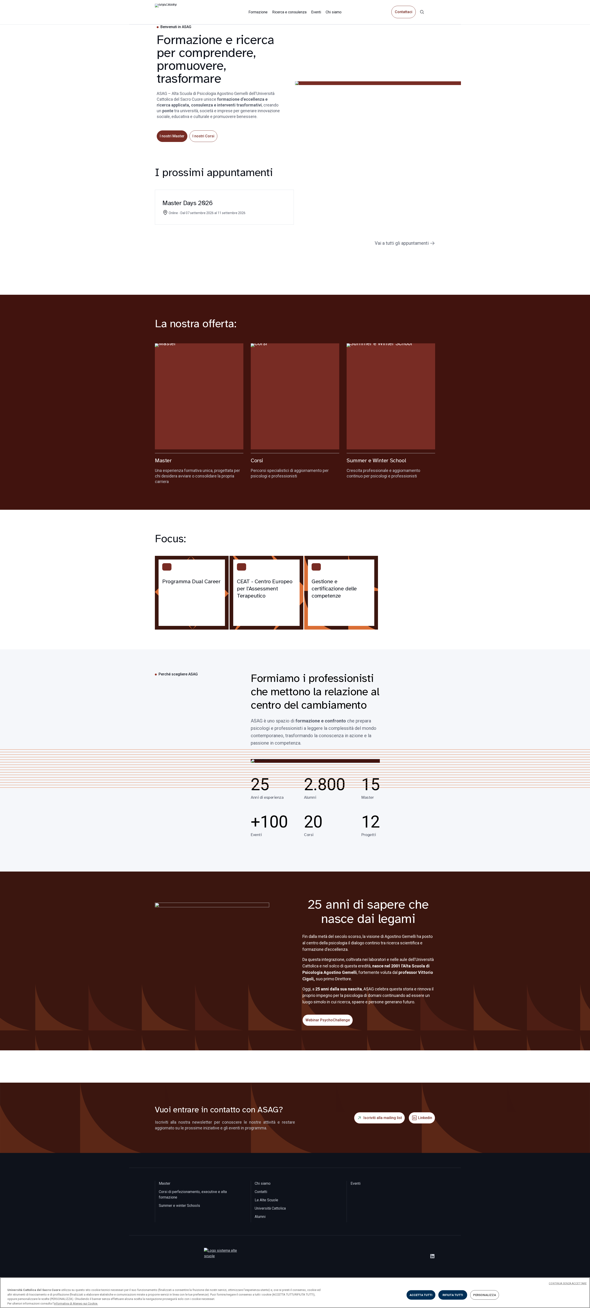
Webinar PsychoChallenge (327, 1020)
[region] (295, 1292)
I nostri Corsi (203, 136)
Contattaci (403, 12)
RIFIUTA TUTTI (452, 1295)
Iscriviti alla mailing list (382, 1118)
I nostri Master (172, 136)
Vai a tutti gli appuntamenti (402, 243)
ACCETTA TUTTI (421, 1295)
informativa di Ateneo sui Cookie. (76, 1303)
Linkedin (425, 1118)
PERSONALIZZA (484, 1295)
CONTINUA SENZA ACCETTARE (568, 1283)
